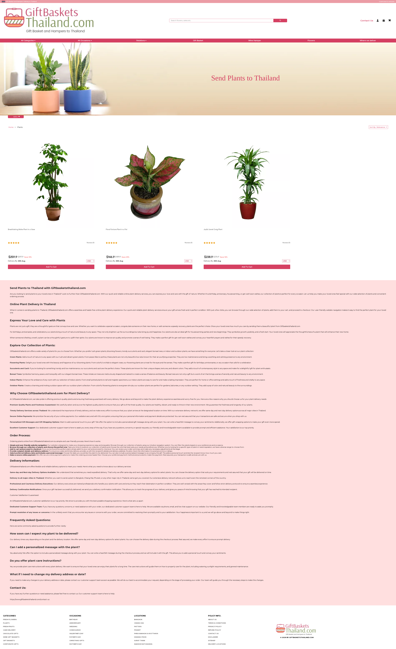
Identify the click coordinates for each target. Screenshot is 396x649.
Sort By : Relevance (378, 127)
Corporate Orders (386, 1)
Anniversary (75, 623)
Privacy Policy (215, 626)
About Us (212, 619)
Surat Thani (139, 640)
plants (6, 623)
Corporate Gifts (10, 644)
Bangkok (138, 619)
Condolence (75, 630)
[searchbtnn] (280, 20)
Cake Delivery (9, 630)
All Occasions (84, 40)
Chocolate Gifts (10, 633)
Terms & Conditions (217, 623)
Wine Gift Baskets (11, 637)
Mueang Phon (140, 637)
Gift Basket (198, 40)
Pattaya (137, 626)
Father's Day (75, 637)
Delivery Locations (217, 644)
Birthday (73, 619)
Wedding (73, 626)
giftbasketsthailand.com (301, 637)
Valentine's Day (76, 633)
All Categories (27, 40)
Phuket (137, 630)
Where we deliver (368, 40)
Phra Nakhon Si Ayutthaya (146, 633)
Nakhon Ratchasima (143, 644)
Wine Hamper (254, 40)
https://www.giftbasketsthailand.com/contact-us (29, 599)
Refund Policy (214, 630)
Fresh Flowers (10, 619)
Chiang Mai (139, 623)
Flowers (311, 40)
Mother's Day (75, 644)
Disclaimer (213, 637)
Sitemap (211, 640)
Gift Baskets (9, 640)
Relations (140, 40)
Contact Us (213, 633)
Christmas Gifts (76, 640)
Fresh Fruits (8, 626)
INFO (15, 117)
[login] (378, 20)
